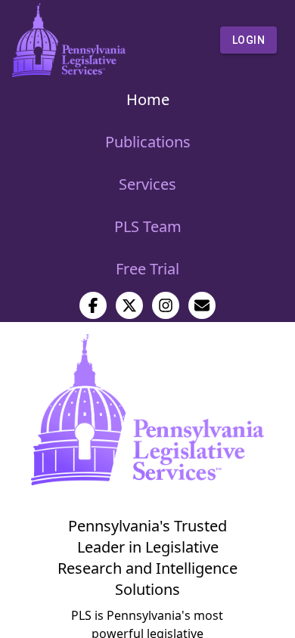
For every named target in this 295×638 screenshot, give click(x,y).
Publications (148, 142)
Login (248, 40)
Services (147, 184)
